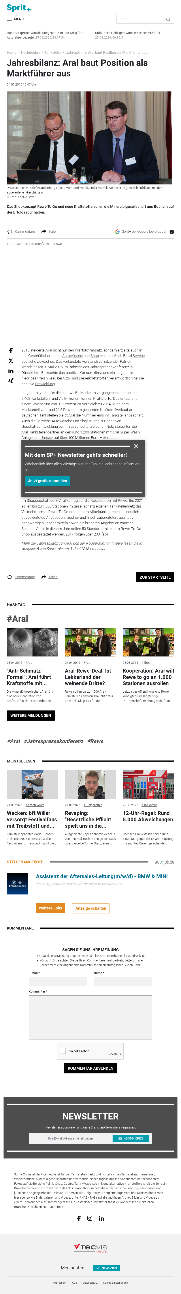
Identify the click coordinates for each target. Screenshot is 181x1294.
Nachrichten (30, 52)
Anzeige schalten (90, 908)
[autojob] (164, 862)
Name (98, 973)
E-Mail (33, 973)
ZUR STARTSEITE (155, 577)
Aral (48, 350)
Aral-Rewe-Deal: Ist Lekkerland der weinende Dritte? (88, 677)
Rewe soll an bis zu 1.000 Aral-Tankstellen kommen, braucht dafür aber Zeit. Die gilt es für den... (89, 696)
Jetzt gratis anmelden (47, 480)
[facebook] (79, 1218)
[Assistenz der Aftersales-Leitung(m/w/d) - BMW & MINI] (17, 883)
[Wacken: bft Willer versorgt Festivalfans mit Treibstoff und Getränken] (32, 784)
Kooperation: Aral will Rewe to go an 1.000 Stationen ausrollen (148, 677)
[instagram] (89, 1218)
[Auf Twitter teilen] (11, 360)
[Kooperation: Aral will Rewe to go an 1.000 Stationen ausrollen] (148, 642)
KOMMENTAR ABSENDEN (90, 1068)
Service (139, 355)
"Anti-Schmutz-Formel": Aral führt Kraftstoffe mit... (29, 677)
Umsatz (46, 437)
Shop (94, 355)
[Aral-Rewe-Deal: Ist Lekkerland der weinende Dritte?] (90, 642)
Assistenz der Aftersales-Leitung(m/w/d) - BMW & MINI (102, 876)
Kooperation (100, 500)
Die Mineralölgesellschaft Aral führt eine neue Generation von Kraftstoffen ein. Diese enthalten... (31, 696)
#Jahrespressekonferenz (53, 741)
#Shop (146, 662)
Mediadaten (72, 1267)
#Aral (17, 619)
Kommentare (25, 231)
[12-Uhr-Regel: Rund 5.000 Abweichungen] (148, 784)
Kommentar (37, 991)
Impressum (59, 1282)
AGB (74, 1282)
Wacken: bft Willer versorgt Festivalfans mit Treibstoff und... (32, 819)
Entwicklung (45, 384)
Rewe (122, 500)
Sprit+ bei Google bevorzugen (144, 231)
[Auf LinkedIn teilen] (10, 370)
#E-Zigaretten (93, 805)
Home (11, 52)
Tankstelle (52, 52)
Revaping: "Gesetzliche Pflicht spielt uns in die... (88, 819)
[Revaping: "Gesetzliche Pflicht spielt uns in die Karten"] (90, 784)
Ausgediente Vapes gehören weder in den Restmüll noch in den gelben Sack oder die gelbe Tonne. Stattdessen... (90, 838)
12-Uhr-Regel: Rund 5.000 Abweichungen (148, 816)
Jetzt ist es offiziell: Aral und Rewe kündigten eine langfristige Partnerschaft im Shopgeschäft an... (147, 696)
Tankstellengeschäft (126, 415)
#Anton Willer (35, 805)
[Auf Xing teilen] (10, 380)
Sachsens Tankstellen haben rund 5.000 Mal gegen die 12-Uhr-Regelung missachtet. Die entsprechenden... (148, 838)
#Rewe (95, 741)
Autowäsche (72, 355)
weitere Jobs (50, 908)
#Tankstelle (149, 805)
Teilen (53, 231)
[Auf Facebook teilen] (11, 350)
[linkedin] (101, 1218)
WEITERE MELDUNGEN (30, 715)
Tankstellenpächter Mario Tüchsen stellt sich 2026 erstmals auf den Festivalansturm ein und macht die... (31, 838)
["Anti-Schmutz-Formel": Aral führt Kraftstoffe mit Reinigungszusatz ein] (32, 642)
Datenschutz (90, 1282)
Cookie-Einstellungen (115, 1282)
